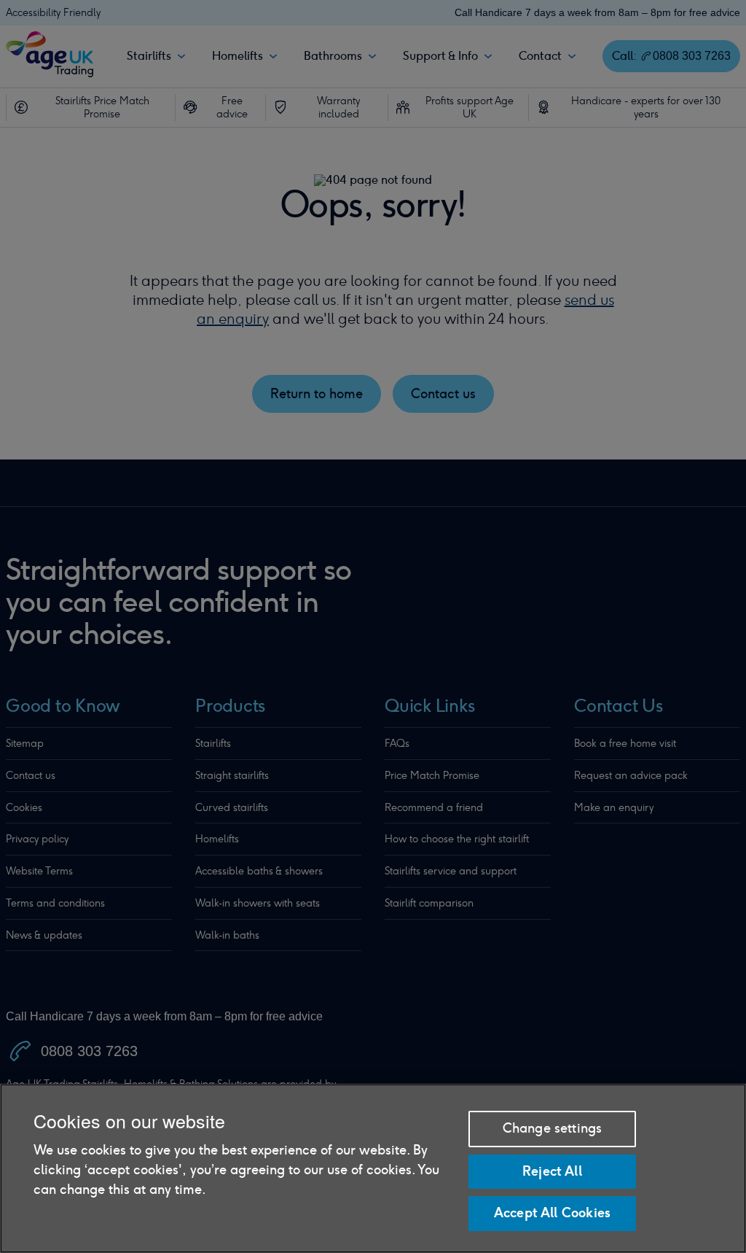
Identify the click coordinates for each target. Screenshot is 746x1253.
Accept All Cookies (552, 1213)
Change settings (552, 1128)
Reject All (552, 1171)
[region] (373, 1168)
